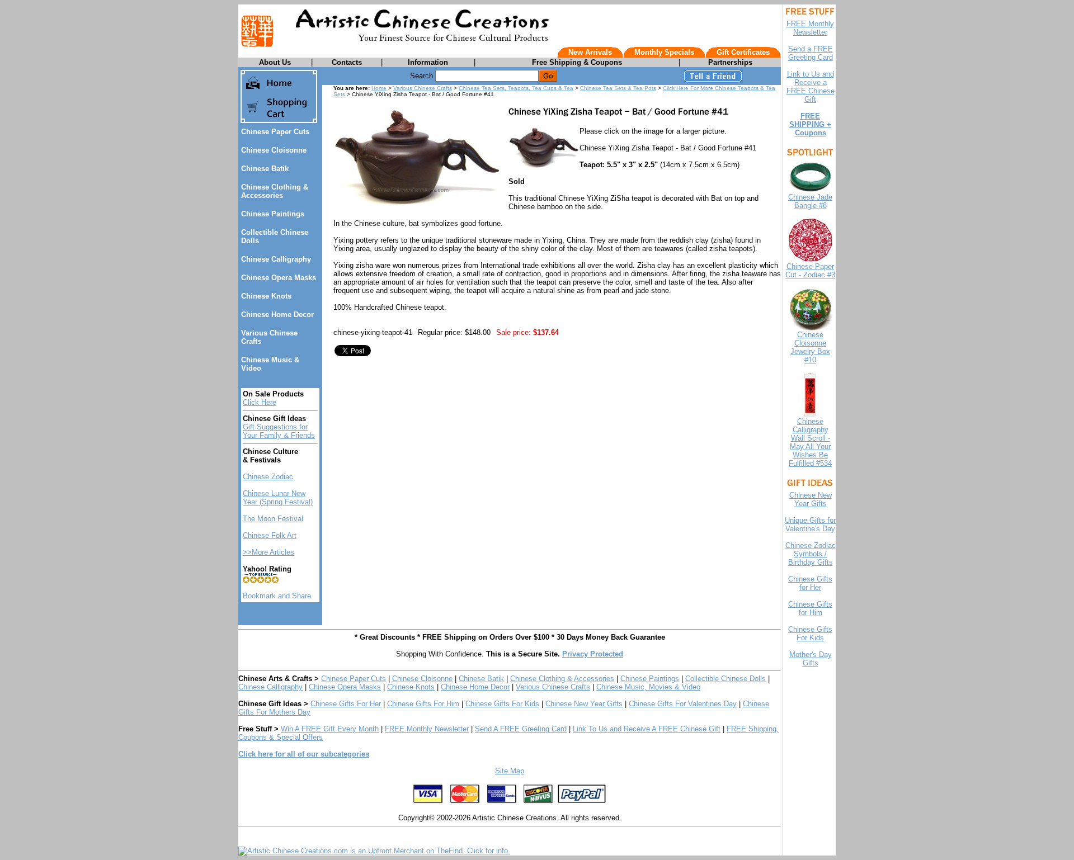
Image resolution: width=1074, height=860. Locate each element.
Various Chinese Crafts (422, 88)
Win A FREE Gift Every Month (330, 729)
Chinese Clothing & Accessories (274, 191)
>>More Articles (268, 552)
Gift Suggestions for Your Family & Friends (279, 431)
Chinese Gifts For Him (423, 704)
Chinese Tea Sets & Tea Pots (618, 88)
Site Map (509, 771)
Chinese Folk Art (269, 535)
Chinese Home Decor (277, 314)
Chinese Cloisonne (274, 150)
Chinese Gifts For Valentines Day (683, 704)
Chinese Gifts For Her (345, 704)
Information (428, 62)
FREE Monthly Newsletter (427, 729)
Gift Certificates (743, 52)
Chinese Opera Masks (278, 277)
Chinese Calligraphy (276, 259)
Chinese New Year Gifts (584, 704)
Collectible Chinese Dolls (725, 678)
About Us (275, 62)
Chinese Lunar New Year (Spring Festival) (278, 497)
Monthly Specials (664, 52)
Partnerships (730, 62)
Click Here (259, 402)
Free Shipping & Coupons (577, 62)
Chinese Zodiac (268, 476)
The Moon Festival (273, 518)
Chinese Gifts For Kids (502, 704)
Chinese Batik (265, 168)
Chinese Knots (266, 296)
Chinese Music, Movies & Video (648, 687)
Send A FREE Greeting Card (521, 729)
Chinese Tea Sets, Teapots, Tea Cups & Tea (516, 88)
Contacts (347, 62)
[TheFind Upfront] (374, 851)
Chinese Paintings (272, 214)
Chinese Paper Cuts (275, 131)
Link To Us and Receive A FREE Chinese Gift (646, 729)
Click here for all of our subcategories (303, 754)
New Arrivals (590, 52)
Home (379, 88)
